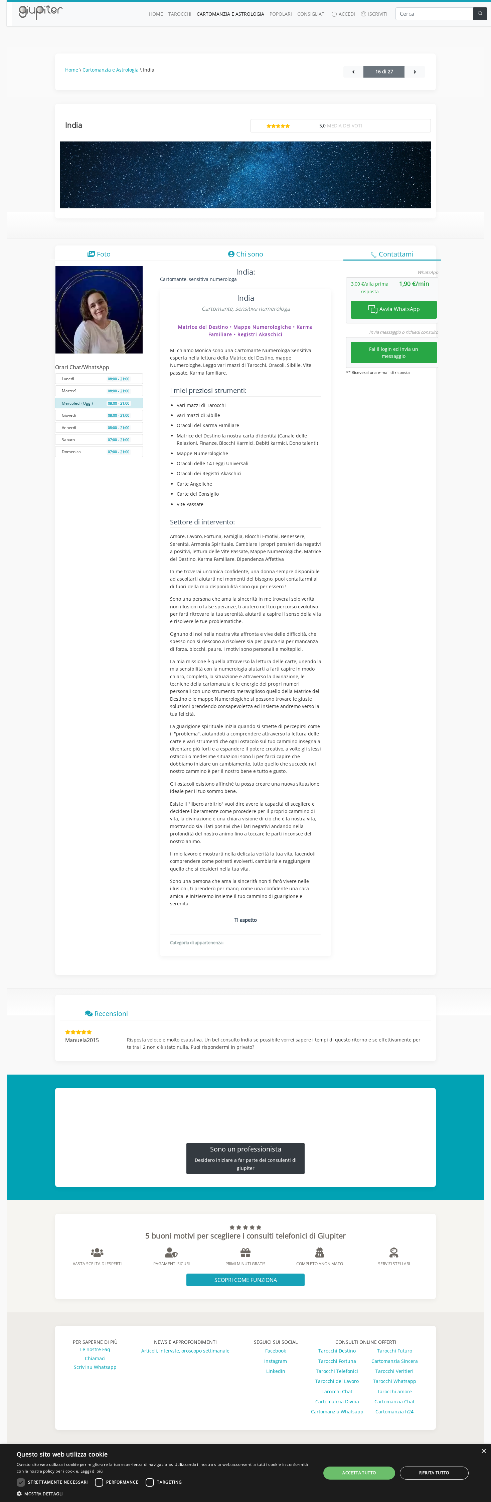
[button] (164, 1493)
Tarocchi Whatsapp (394, 1381)
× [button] (483, 1451)
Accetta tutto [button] (359, 1473)
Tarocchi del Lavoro (337, 1381)
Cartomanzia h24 (394, 1411)
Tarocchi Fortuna (337, 1361)
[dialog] (245, 1473)
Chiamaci (95, 1358)
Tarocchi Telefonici (337, 1371)
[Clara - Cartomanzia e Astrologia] (414, 72)
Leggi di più (91, 1471)
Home (71, 70)
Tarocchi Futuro (394, 1350)
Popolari (281, 14)
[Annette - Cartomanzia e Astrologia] (353, 72)
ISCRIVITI (377, 14)
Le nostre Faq (95, 1349)
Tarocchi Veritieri (394, 1371)
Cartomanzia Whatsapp (337, 1411)
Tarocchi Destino (337, 1350)
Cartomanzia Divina (337, 1401)
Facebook (275, 1350)
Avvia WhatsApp (399, 309)
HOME (156, 14)
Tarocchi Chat (337, 1391)
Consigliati (311, 14)
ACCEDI (346, 14)
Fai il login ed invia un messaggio (393, 352)
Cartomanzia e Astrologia (230, 14)
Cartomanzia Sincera (394, 1361)
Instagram (275, 1361)
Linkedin (275, 1371)
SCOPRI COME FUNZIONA (245, 1280)
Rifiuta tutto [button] (434, 1473)
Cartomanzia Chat (394, 1401)
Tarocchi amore (394, 1391)
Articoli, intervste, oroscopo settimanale (185, 1350)
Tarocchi (179, 14)
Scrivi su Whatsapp (95, 1367)
